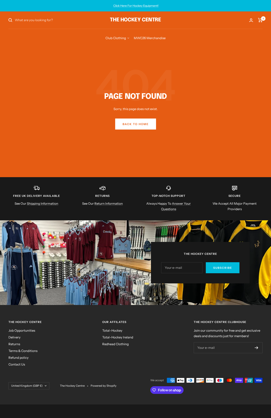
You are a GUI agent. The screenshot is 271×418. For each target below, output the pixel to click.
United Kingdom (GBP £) (27, 385)
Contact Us (16, 364)
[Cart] (260, 20)
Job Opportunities (21, 330)
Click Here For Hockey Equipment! (136, 6)
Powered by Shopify (103, 385)
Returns (14, 344)
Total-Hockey (112, 330)
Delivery (14, 337)
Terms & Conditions (22, 351)
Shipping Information (42, 203)
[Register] (256, 347)
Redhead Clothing (115, 344)
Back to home (136, 124)
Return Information (108, 203)
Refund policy (18, 358)
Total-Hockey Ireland (117, 337)
